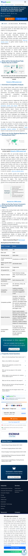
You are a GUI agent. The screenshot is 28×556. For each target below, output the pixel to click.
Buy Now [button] (11, 18)
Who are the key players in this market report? (11, 370)
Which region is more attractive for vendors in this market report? (13, 376)
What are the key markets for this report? (12, 380)
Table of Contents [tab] (14, 23)
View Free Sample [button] (21, 18)
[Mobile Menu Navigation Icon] (25, 2)
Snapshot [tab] (5, 23)
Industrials (3, 501)
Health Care (3, 499)
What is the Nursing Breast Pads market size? (13, 357)
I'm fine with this (15, 551)
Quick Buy (15, 418)
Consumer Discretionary (6, 490)
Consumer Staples (5, 492)
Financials (3, 497)
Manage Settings (15, 547)
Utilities (2, 508)
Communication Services (6, 488)
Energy (2, 495)
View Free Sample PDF (14, 422)
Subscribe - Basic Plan (9, 412)
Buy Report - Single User (10, 408)
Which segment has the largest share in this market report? (13, 390)
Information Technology (6, 504)
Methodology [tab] (23, 23)
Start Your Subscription (14, 477)
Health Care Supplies (9, 4)
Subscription (18, 488)
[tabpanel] (14, 181)
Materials (3, 506)
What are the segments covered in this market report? (11, 365)
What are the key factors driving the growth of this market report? (13, 385)
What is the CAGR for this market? (10, 361)
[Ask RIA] (24, 552)
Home (2, 4)
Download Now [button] (15, 349)
